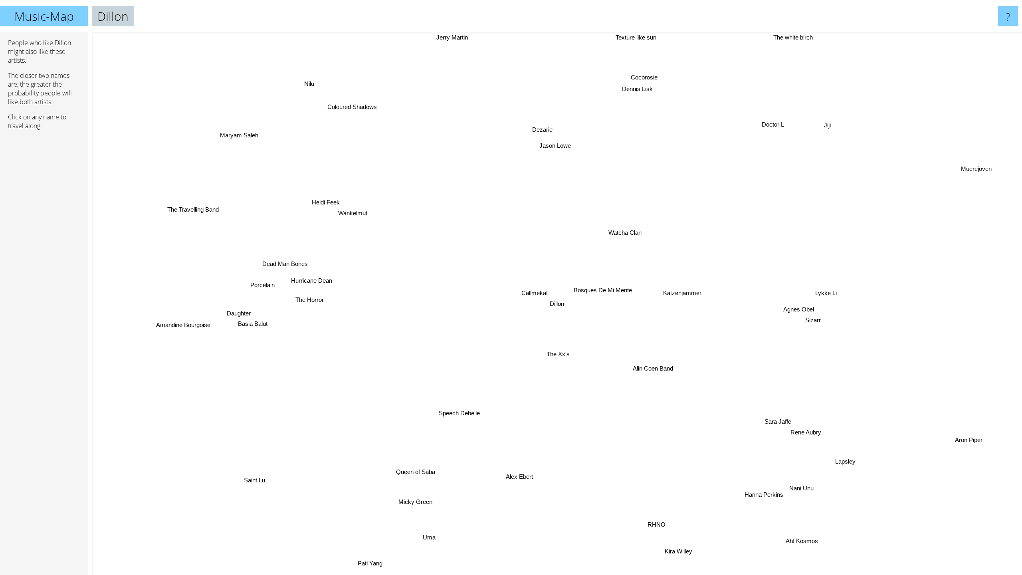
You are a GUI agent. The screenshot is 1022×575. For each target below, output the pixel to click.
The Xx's (562, 354)
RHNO (664, 523)
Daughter (239, 313)
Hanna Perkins (767, 493)
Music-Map (44, 16)
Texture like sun (647, 37)
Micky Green (404, 497)
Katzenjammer (684, 293)
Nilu (315, 81)
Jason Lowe (554, 146)
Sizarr (812, 321)
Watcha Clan (625, 233)
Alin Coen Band (652, 368)
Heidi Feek (327, 201)
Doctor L (778, 126)
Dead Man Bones (284, 265)
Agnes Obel (798, 310)
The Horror (310, 301)
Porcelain (262, 285)
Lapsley (849, 459)
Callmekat (534, 292)
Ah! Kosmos (809, 537)
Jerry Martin (444, 37)
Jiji (831, 128)
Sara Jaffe (781, 418)
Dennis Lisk (636, 88)
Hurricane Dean (311, 281)
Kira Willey (663, 553)
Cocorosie (642, 76)
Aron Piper (970, 437)
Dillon (557, 303)
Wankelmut (354, 212)
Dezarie (542, 130)
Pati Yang (370, 563)
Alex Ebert (512, 475)
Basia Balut (252, 323)
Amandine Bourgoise (183, 322)
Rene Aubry (811, 429)
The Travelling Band (194, 207)
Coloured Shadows (352, 107)
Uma (417, 534)
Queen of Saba (422, 473)
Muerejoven (978, 171)
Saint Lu (256, 481)
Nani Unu (805, 486)
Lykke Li (825, 294)
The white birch (785, 37)
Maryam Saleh (236, 137)
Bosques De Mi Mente (603, 290)
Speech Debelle (456, 412)
